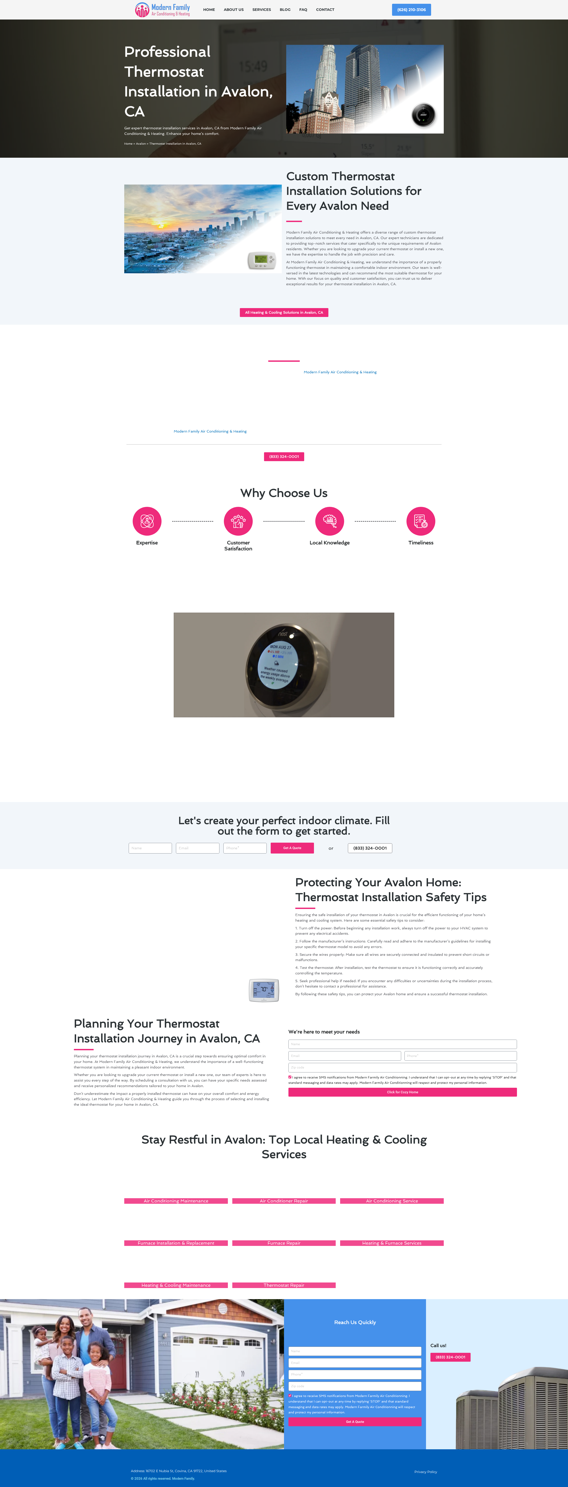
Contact (325, 10)
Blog (285, 10)
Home (209, 10)
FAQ (303, 10)
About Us (234, 10)
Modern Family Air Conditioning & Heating (340, 372)
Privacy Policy (425, 1472)
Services (261, 10)
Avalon (141, 143)
